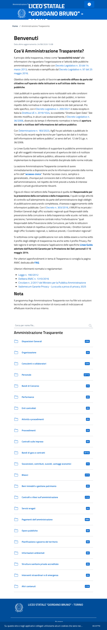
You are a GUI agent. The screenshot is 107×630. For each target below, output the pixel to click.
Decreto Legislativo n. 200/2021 (53, 109)
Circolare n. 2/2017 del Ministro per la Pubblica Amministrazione (52, 283)
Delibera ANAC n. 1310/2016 (33, 279)
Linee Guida (86, 245)
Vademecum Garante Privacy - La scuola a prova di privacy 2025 (52, 286)
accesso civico (33, 174)
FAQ (36, 262)
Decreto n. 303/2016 (57, 207)
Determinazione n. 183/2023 (34, 131)
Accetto (96, 626)
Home (15, 26)
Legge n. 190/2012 (28, 275)
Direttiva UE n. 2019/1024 (36, 113)
